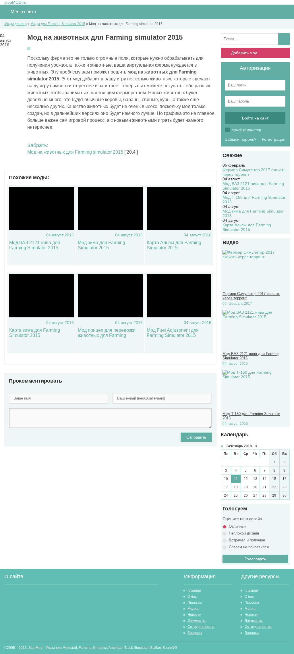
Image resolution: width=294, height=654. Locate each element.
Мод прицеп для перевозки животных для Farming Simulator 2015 (107, 335)
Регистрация (273, 139)
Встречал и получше (247, 540)
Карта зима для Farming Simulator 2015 (34, 333)
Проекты (194, 603)
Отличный (237, 526)
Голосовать (255, 559)
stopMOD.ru (15, 2)
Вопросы (194, 633)
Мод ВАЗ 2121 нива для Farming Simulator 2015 (34, 245)
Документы (196, 621)
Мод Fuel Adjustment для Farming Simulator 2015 (173, 333)
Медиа (192, 609)
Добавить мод (244, 53)
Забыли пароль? (240, 139)
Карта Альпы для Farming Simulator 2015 (174, 245)
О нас (192, 597)
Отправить (196, 437)
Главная (194, 591)
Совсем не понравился (249, 547)
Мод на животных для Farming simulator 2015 (75, 152)
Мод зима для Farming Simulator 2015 (101, 245)
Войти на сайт (255, 118)
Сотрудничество (200, 627)
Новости (194, 615)
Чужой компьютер (246, 130)
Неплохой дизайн (244, 533)
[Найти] (284, 39)
